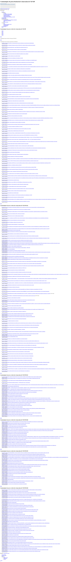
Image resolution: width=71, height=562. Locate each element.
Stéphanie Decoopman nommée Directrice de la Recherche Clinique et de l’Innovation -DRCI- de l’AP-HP (16, 423)
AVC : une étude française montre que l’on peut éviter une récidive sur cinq (11, 461)
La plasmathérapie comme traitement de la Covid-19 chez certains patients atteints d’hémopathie (14, 433)
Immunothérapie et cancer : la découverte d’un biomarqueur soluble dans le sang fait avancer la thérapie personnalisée (17, 241)
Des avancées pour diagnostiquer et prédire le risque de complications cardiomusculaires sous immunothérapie (16, 68)
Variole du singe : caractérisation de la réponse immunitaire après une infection (12, 115)
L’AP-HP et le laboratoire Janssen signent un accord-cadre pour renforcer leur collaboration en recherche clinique (16, 497)
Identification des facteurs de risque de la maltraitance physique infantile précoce (12, 512)
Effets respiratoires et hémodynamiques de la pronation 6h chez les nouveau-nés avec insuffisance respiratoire (16, 209)
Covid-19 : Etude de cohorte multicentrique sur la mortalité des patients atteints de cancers (13, 396)
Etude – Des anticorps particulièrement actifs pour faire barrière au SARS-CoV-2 (12, 427)
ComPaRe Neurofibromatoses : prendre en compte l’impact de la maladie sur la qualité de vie (14, 311)
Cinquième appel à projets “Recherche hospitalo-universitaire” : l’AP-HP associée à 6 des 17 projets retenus (16, 382)
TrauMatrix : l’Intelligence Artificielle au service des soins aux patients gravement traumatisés (14, 473)
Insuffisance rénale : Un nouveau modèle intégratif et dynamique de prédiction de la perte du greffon (15, 393)
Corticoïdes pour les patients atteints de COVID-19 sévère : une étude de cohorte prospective (14, 424)
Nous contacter (4, 554)
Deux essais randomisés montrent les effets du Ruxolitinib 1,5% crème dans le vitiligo (13, 224)
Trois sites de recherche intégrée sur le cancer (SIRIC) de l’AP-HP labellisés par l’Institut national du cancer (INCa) (17, 182)
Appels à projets (4, 17)
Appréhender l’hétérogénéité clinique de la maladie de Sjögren (10, 521)
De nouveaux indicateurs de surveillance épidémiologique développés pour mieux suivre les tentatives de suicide (16, 533)
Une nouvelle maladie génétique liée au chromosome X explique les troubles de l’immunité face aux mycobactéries (17, 64)
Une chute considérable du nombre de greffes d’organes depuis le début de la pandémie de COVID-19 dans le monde (17, 414)
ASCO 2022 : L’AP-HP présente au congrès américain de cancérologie (11, 297)
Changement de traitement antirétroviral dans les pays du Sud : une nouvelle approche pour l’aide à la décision (16, 470)
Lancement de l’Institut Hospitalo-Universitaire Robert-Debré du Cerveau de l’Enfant (13, 503)
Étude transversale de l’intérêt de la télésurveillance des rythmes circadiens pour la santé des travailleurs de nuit (16, 259)
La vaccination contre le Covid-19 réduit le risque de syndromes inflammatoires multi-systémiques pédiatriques (16, 380)
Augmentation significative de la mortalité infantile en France (10, 336)
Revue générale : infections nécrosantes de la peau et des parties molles (11, 230)
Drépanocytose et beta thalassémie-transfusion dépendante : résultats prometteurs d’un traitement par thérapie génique (17, 360)
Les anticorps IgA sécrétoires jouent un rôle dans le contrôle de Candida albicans (12, 109)
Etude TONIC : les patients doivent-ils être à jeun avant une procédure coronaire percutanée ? (14, 508)
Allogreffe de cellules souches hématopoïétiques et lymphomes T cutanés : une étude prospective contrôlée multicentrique (17, 145)
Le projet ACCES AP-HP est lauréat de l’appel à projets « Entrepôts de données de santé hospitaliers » (15, 154)
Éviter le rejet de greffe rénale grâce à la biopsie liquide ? (9, 502)
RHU (4, 21)
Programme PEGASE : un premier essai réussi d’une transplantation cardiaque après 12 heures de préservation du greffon (17, 518)
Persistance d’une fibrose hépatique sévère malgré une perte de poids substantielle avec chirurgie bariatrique (16, 351)
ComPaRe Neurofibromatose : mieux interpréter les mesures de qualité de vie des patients (13, 122)
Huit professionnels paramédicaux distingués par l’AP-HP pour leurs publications (12, 156)
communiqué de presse (6, 553)
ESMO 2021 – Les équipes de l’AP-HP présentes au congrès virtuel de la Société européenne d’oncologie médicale (17, 405)
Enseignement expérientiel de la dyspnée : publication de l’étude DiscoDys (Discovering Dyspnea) (15, 171)
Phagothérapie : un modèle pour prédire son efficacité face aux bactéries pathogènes (13, 307)
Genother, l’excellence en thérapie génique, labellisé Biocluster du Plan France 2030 (13, 130)
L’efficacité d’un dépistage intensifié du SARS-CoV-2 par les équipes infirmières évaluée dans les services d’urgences (17, 542)
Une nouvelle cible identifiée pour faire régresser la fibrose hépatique (11, 152)
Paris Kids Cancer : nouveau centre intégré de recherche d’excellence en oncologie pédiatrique (14, 49)
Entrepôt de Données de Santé (7, 24)
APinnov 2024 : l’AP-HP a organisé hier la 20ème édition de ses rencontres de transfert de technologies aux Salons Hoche (18, 506)
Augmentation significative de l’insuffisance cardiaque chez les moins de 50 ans (12, 222)
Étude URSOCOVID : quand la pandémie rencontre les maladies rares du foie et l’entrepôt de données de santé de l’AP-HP (18, 537)
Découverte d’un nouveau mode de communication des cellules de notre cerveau (12, 411)
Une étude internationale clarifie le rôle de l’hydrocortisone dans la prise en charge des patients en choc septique (16, 128)
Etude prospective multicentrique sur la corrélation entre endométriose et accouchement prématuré (14, 338)
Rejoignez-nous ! (4, 26)
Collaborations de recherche (7, 20)
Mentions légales (4, 555)
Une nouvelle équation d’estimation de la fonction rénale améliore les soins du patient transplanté (14, 113)
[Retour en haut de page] (0, 561)
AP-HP (1, 560)
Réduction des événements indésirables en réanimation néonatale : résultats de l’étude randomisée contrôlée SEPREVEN (17, 349)
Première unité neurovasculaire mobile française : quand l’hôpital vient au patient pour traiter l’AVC (15, 47)
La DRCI (5, 13)
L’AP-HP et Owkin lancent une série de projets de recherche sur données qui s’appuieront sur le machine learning (16, 467)
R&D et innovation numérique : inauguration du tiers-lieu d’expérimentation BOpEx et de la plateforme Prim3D (16, 524)
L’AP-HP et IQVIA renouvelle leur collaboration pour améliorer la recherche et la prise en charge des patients (16, 96)
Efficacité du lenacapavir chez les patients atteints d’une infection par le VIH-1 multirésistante (14, 301)
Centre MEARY (6, 25)
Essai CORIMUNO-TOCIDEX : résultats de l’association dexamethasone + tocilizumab (13, 329)
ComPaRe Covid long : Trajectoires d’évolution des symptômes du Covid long (12, 126)
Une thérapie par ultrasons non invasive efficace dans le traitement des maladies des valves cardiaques (15, 53)
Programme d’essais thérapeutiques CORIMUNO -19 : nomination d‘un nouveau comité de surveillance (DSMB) (16, 442)
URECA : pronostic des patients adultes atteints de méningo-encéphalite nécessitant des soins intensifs (15, 143)
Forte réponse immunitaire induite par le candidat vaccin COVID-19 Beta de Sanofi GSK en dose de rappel (16, 276)
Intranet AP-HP (6, 557)
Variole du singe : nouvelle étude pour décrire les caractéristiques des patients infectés (13, 256)
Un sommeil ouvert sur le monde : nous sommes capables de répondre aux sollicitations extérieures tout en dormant (17, 75)
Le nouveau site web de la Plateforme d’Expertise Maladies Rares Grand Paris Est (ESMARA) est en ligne (16, 201)
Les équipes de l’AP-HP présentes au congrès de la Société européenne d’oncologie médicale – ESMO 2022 (16, 247)
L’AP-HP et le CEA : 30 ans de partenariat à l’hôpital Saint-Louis (10, 386)
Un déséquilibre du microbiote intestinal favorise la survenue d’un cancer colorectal (13, 463)
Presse (3, 556)
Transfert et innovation (6, 15)
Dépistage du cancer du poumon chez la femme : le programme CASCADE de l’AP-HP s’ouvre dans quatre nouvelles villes (18, 530)
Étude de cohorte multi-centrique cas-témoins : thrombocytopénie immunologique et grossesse (14, 190)
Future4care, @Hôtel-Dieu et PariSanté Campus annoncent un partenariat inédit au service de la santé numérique (16, 335)
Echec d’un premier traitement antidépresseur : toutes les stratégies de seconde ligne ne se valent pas (15, 233)
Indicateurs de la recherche (7, 16)
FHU (4, 23)
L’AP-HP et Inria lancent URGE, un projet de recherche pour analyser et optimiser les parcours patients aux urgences (17, 240)
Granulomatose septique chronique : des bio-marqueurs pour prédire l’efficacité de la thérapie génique (15, 184)
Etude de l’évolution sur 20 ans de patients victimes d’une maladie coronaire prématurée (13, 482)
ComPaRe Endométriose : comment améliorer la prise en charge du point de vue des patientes (14, 186)
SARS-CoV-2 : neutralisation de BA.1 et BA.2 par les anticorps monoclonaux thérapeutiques (14, 318)
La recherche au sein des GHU (8, 14)
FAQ (2, 27)
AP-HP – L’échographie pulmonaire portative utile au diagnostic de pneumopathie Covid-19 (14, 439)
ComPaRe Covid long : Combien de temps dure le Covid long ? (10, 320)
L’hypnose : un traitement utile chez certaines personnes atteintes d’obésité (11, 305)
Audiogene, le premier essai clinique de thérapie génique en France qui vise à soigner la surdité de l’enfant (15, 545)
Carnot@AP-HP (4, 18)
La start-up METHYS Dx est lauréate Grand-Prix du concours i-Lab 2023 (11, 94)
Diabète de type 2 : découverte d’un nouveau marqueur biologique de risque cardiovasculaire (14, 540)
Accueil (3, 11)
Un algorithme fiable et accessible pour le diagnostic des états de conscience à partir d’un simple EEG (15, 491)
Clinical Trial (5, 558)
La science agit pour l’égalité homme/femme (7, 479)
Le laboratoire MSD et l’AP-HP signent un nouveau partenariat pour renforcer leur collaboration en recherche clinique (17, 505)
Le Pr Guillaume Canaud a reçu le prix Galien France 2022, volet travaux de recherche (13, 213)
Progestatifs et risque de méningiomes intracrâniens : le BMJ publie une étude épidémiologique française (15, 527)
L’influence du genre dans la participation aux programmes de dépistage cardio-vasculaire (13, 250)
